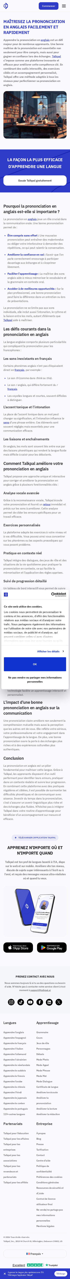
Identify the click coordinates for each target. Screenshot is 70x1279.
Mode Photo (42, 1059)
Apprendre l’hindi (12, 1092)
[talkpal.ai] (5, 6)
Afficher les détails (48, 651)
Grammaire (42, 1032)
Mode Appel (42, 1065)
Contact (40, 1155)
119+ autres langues (14, 1114)
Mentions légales (45, 1226)
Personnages (43, 1048)
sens (6, 422)
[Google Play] (52, 947)
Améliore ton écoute (47, 1092)
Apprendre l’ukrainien (15, 1059)
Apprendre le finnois (14, 1076)
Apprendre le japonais (15, 1097)
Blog (38, 1138)
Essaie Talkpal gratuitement (35, 180)
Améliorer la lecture (46, 1108)
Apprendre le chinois (14, 1086)
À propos (41, 1133)
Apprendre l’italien (13, 1048)
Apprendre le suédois (14, 1070)
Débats (40, 1054)
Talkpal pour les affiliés (15, 1182)
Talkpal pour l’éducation (16, 1133)
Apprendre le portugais (15, 1108)
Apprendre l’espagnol (14, 1037)
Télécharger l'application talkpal (37, 837)
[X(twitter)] (58, 1002)
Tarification (42, 1149)
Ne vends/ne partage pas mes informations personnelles (49, 1215)
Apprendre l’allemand (14, 1054)
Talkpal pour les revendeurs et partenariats (11, 1172)
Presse (40, 1144)
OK (35, 664)
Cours (39, 1037)
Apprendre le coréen (14, 1103)
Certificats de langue (47, 1086)
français (19, 370)
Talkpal (56, 56)
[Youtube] (30, 1002)
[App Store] (18, 947)
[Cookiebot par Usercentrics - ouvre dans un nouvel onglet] (51, 594)
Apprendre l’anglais (13, 1032)
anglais (45, 40)
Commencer (48, 6)
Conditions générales (47, 1182)
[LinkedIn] (49, 1002)
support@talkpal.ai (40, 990)
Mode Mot (41, 1076)
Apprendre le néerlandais (16, 1065)
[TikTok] (20, 1002)
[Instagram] (11, 1002)
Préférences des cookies (49, 1177)
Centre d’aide (43, 1160)
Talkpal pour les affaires (16, 1138)
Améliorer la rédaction (48, 1114)
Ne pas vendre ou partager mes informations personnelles (35, 679)
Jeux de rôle (42, 1043)
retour (47, 504)
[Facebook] (39, 1002)
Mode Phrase (43, 1070)
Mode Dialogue (44, 1081)
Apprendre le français (14, 1043)
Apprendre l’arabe (12, 1081)
